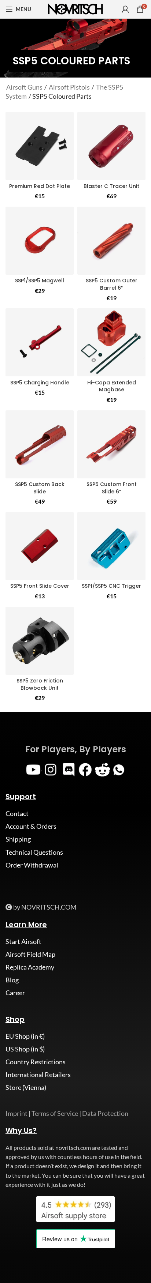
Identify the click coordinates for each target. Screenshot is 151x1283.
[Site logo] (75, 8)
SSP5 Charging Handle (39, 382)
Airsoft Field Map (30, 954)
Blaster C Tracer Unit (111, 186)
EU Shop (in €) (25, 1036)
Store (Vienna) (25, 1087)
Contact (17, 813)
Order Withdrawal (31, 865)
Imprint (16, 1113)
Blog (12, 980)
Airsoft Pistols (69, 87)
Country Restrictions (35, 1062)
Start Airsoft (23, 941)
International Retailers (38, 1075)
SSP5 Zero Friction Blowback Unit (39, 684)
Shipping (18, 839)
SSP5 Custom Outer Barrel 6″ (111, 284)
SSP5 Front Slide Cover (39, 586)
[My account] (125, 9)
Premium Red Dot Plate (39, 186)
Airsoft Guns (24, 87)
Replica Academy (29, 967)
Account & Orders (30, 826)
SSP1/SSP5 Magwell (39, 280)
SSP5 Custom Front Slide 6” (111, 488)
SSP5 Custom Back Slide (40, 488)
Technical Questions (34, 852)
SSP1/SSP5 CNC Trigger (111, 586)
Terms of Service (55, 1113)
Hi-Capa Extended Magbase (111, 386)
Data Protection (105, 1113)
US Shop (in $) (25, 1049)
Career (15, 993)
